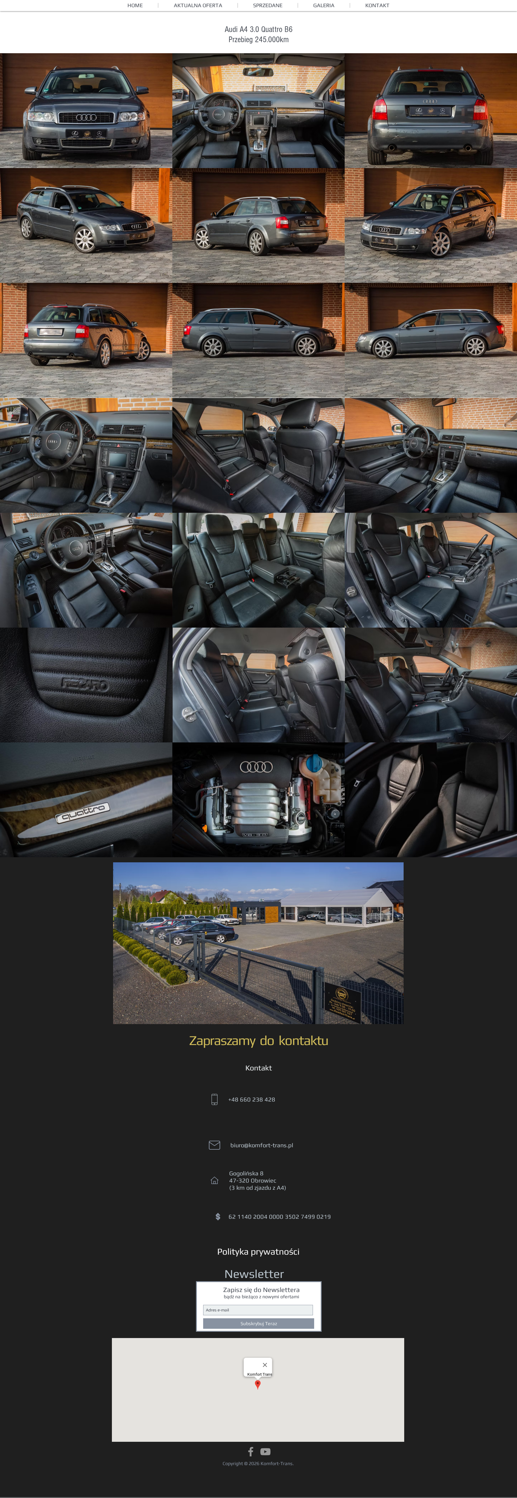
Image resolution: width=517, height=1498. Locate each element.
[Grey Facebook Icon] (250, 1451)
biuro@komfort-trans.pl (261, 1145)
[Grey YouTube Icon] (265, 1451)
